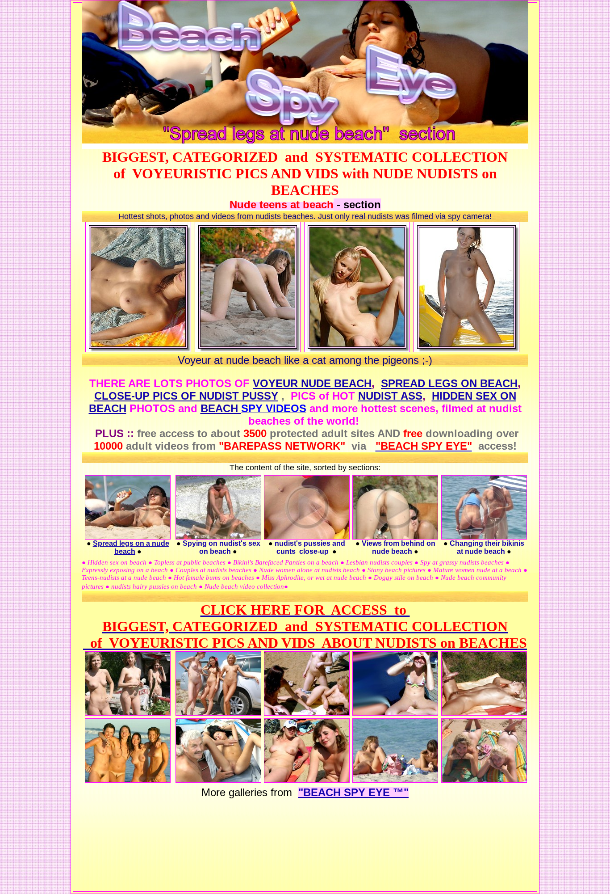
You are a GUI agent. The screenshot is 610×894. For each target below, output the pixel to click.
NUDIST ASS (390, 396)
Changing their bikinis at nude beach (487, 547)
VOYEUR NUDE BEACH (312, 383)
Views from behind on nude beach (398, 547)
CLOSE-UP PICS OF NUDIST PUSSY (186, 396)
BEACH (221, 408)
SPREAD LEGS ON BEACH (449, 383)
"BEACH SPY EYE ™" (353, 792)
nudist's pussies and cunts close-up (310, 547)
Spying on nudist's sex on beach (221, 547)
